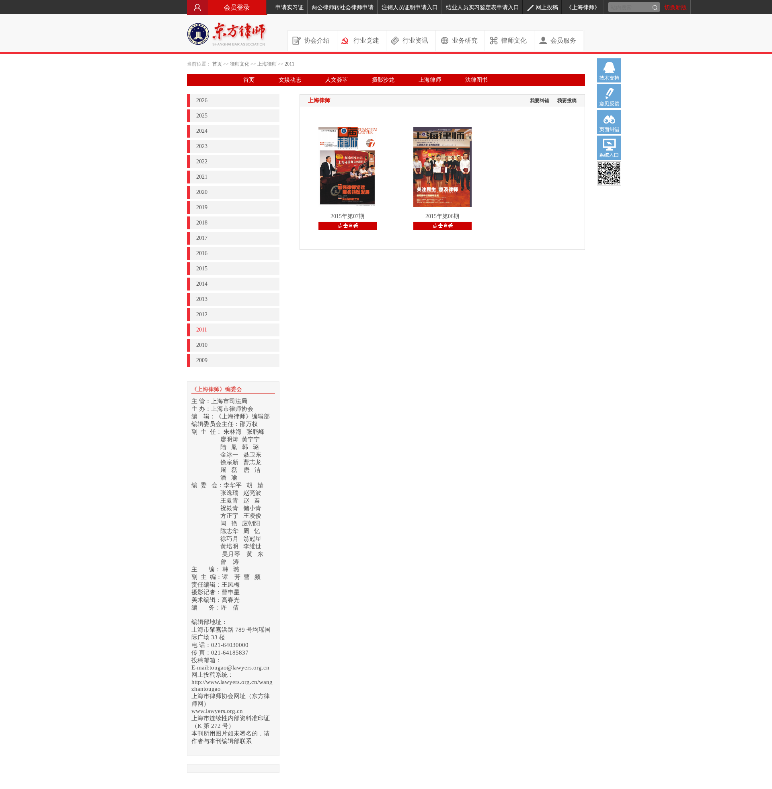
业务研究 (465, 40)
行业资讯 (415, 40)
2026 (201, 100)
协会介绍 (317, 40)
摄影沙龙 (383, 80)
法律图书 (476, 80)
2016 (201, 253)
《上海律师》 (583, 7)
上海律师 (267, 64)
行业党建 (366, 40)
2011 (289, 64)
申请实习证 (289, 7)
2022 (201, 162)
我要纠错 (539, 100)
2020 (201, 192)
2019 (201, 207)
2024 (201, 131)
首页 (217, 64)
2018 (201, 223)
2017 (201, 238)
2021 (201, 177)
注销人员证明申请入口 (410, 7)
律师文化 (514, 40)
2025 (201, 116)
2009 (201, 360)
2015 (201, 269)
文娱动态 (290, 80)
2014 (201, 284)
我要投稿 (567, 100)
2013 (201, 299)
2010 (201, 345)
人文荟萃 (336, 80)
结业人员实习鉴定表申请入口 (482, 7)
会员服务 (563, 40)
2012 (201, 314)
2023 (201, 146)
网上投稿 (547, 7)
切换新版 (675, 7)
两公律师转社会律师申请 (343, 7)
